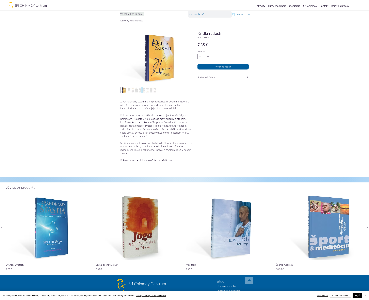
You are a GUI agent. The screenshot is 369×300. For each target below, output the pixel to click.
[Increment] (208, 56)
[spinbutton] (204, 56)
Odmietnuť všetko (340, 295)
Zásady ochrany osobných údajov (151, 295)
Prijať (357, 295)
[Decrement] (200, 56)
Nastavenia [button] (322, 295)
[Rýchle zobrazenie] (49, 227)
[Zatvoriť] (365, 295)
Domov (124, 20)
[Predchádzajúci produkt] (1, 227)
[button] (250, 14)
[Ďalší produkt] (367, 227)
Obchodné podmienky (229, 290)
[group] (184, 233)
